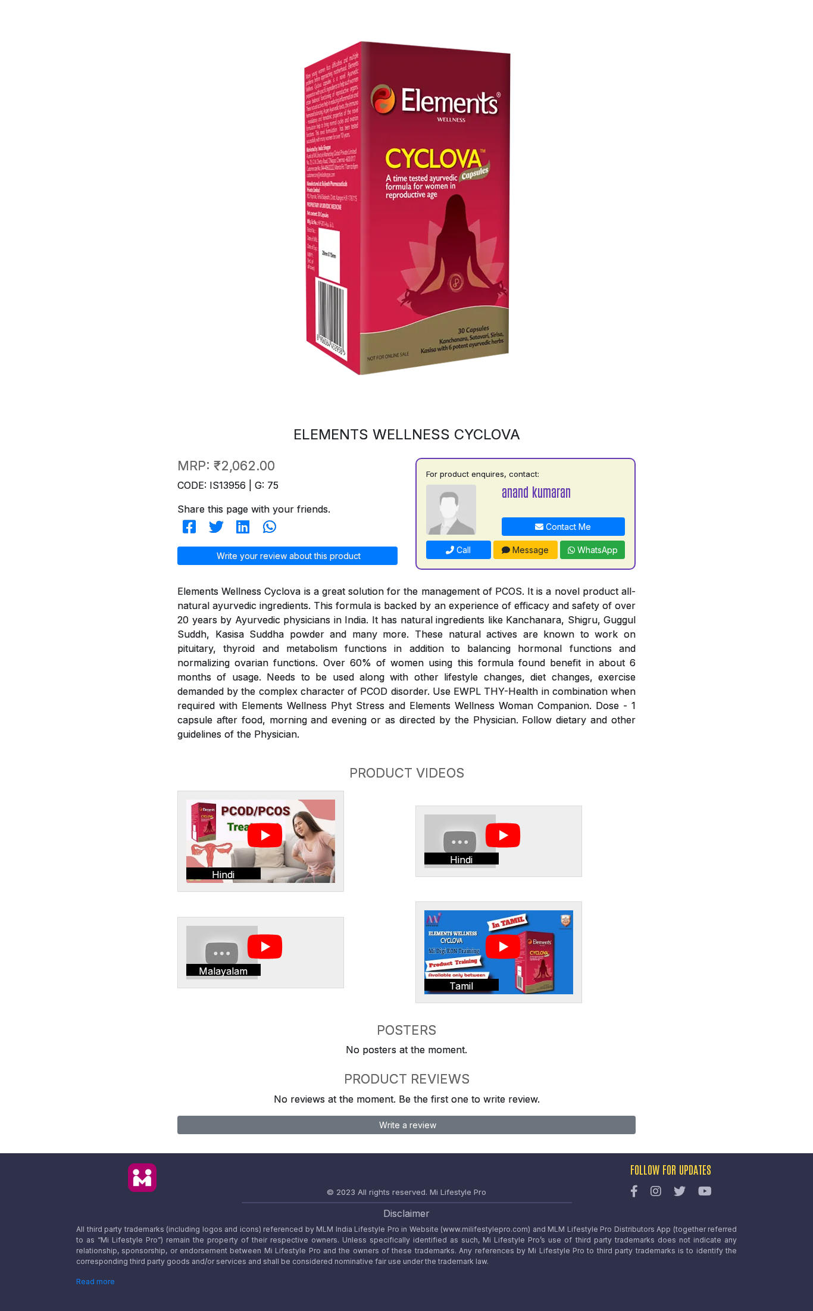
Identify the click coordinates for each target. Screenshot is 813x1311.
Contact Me (567, 527)
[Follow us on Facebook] (634, 1192)
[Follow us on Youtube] (705, 1192)
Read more (95, 1281)
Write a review (406, 1125)
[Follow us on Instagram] (656, 1192)
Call (462, 550)
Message (529, 550)
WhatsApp (596, 550)
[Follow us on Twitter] (679, 1192)
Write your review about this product (287, 556)
